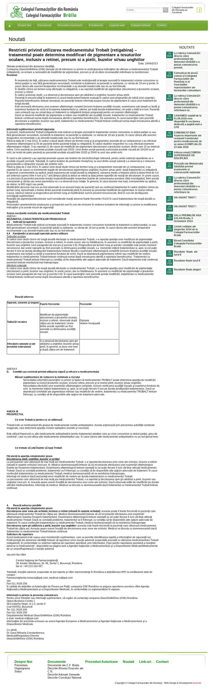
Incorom (197, 683)
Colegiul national (141, 25)
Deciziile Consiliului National (64, 677)
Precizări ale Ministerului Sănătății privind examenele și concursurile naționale (188, 168)
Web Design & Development (178, 683)
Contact (161, 25)
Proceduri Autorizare (70, 25)
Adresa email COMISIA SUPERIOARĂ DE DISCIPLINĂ (187, 155)
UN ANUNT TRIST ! (185, 197)
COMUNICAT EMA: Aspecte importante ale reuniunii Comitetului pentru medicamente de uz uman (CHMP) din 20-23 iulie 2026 (188, 140)
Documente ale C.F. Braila (63, 665)
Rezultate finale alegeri (187, 269)
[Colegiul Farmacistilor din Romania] (44, 17)
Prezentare (21, 665)
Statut (18, 671)
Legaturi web (117, 25)
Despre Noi (24, 25)
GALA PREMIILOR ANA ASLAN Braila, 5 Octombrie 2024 (187, 218)
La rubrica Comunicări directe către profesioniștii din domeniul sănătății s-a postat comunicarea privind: (187, 60)
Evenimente (96, 25)
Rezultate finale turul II (187, 260)
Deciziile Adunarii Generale (64, 674)
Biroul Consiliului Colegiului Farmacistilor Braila (188, 243)
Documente (44, 25)
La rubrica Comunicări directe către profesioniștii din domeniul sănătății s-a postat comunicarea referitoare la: (187, 103)
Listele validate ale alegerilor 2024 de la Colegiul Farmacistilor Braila (187, 231)
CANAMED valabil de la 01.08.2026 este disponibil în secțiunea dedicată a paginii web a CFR (188, 121)
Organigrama (22, 668)
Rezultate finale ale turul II (186, 253)
